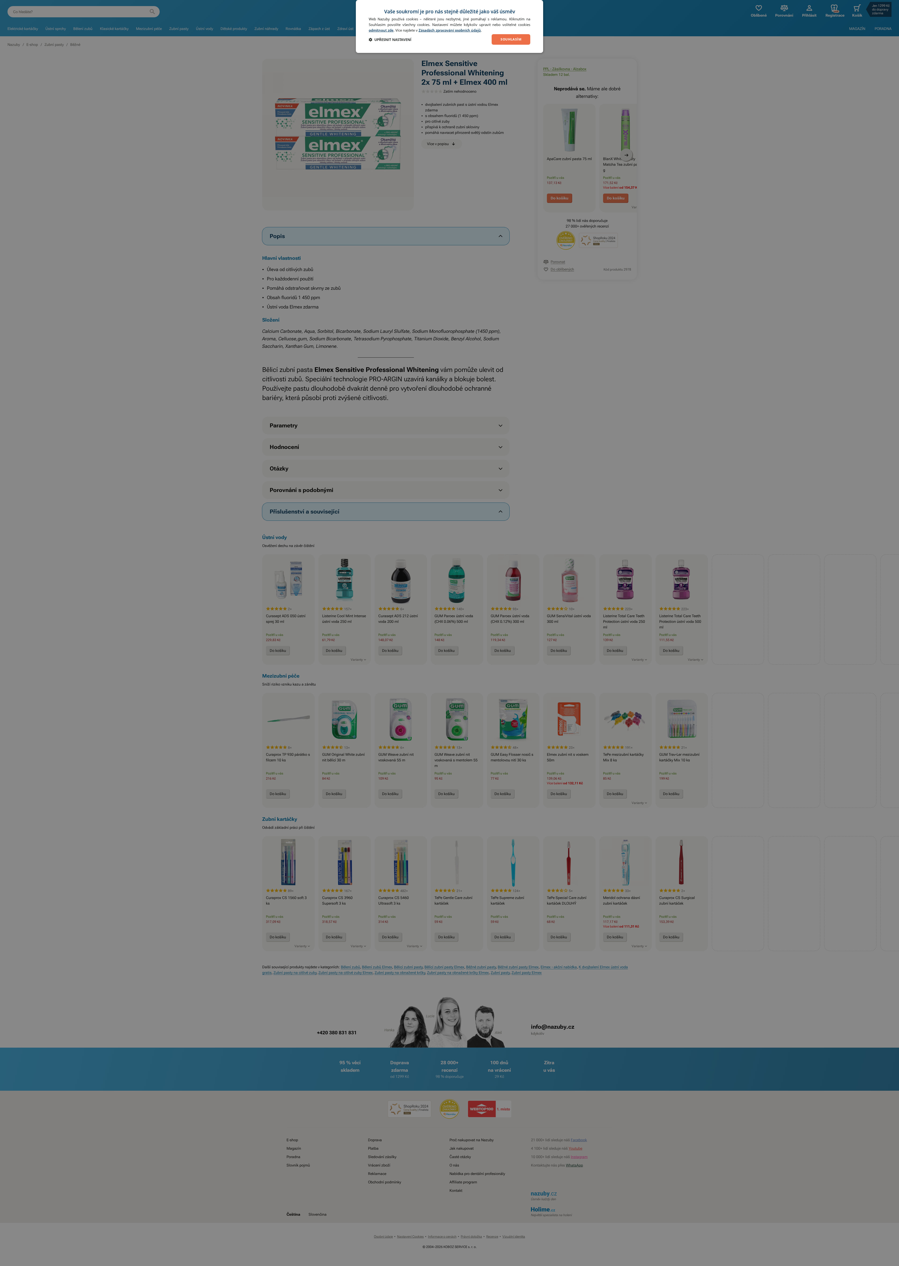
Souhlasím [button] (511, 39)
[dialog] (449, 26)
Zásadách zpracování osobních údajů (450, 30)
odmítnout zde (381, 30)
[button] (390, 39)
